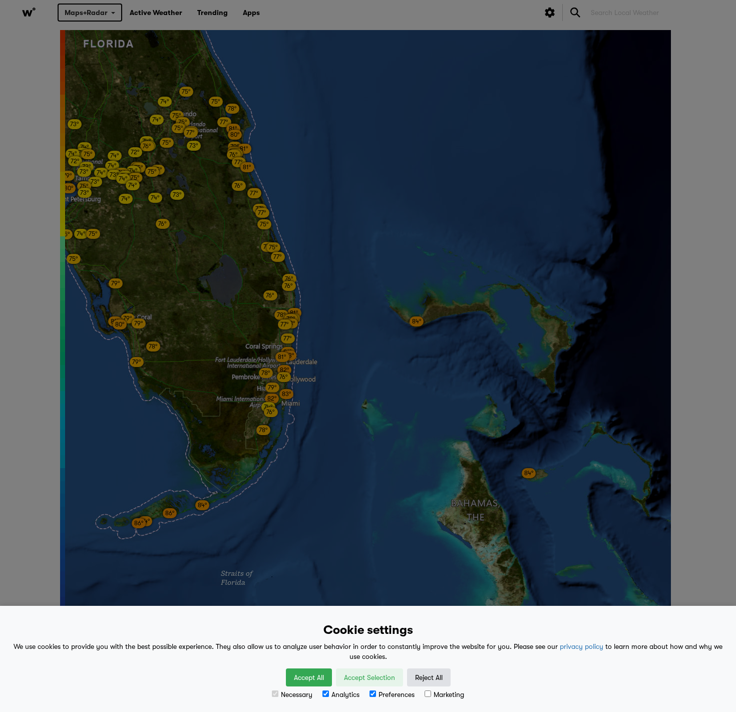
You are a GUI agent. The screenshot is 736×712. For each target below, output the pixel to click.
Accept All (309, 677)
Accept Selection (369, 677)
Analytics (345, 694)
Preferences (397, 694)
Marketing (449, 694)
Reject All (429, 677)
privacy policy (581, 646)
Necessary (296, 694)
